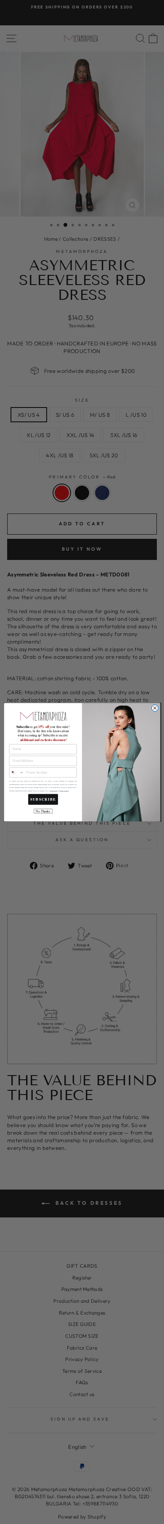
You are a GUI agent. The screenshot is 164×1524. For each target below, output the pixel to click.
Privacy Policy (53, 790)
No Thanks (43, 811)
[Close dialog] (155, 708)
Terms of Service (64, 790)
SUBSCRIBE (43, 798)
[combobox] (16, 772)
